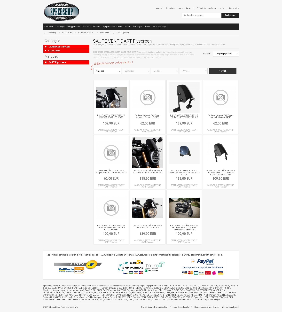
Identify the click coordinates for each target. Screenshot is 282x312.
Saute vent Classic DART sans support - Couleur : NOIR (220, 116)
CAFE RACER (67, 33)
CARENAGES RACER (86, 33)
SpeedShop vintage (69, 286)
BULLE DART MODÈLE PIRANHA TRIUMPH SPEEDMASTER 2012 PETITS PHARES (111, 228)
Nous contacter (184, 8)
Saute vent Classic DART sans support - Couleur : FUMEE (147, 116)
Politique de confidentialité (181, 307)
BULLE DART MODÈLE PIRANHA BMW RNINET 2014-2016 (148, 227)
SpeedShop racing (50, 286)
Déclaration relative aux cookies (154, 307)
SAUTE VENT (105, 33)
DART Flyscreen (123, 33)
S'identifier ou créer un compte (210, 8)
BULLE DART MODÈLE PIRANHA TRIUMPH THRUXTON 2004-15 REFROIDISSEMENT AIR (221, 172)
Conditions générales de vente (206, 307)
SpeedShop (52, 33)
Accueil (159, 8)
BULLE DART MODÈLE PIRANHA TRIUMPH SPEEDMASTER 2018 (184, 116)
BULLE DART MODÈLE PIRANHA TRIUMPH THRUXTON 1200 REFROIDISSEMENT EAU (184, 228)
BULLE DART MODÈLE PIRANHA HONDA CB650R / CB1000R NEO (148, 171)
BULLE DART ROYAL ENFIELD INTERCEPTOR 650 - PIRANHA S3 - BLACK (184, 172)
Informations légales (230, 307)
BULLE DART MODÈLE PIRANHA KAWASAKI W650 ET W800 (111, 116)
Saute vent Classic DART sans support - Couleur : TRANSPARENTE (111, 171)
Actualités (170, 8)
